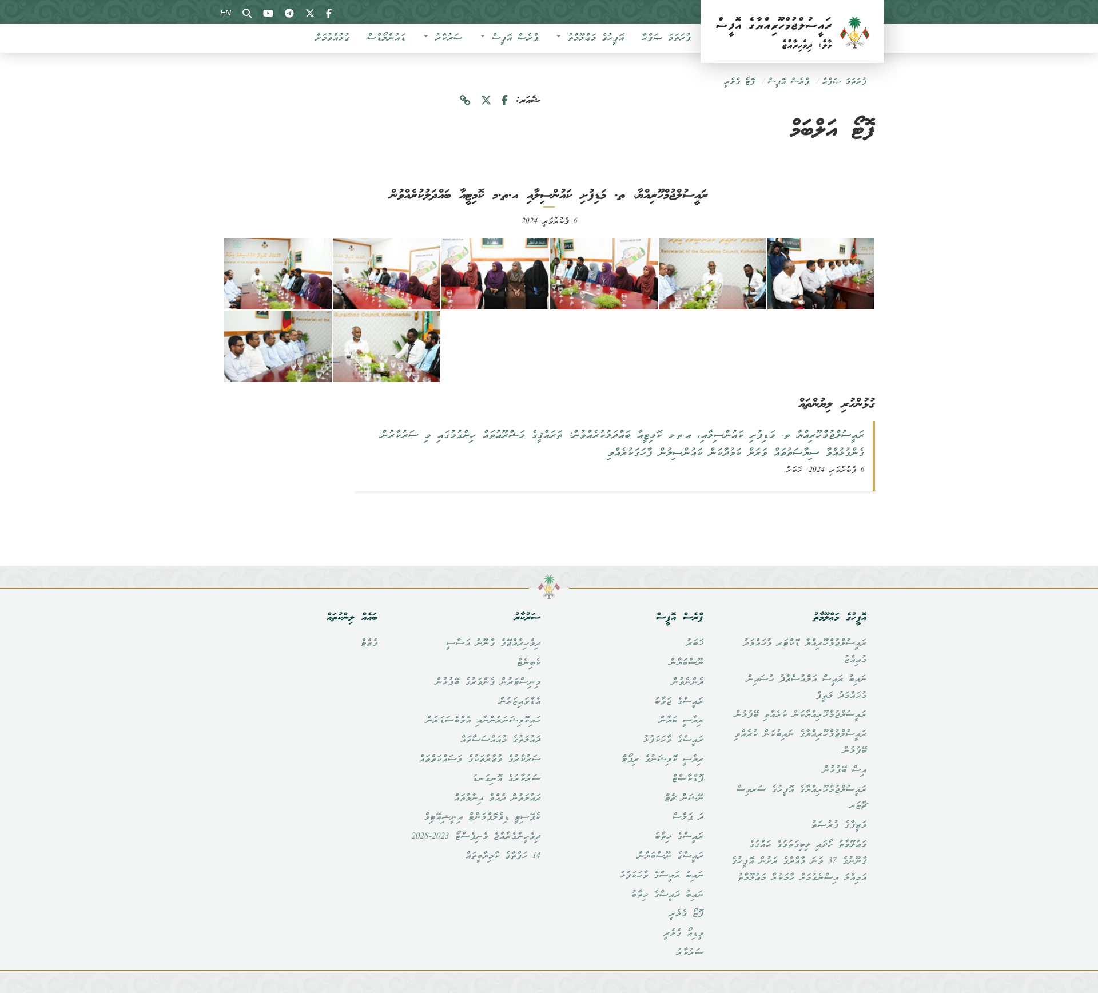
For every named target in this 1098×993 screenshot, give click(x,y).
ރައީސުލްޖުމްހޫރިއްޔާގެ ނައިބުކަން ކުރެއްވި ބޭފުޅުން (800, 742)
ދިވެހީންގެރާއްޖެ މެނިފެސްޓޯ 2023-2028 (475, 837)
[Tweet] (486, 101)
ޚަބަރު (694, 643)
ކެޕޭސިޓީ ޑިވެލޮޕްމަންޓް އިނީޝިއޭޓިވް (482, 817)
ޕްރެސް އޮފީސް (512, 38)
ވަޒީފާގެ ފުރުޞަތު (838, 825)
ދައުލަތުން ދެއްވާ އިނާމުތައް (496, 798)
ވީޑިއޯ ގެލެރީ (683, 933)
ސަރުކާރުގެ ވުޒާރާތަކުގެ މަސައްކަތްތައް (479, 759)
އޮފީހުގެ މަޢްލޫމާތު (593, 38)
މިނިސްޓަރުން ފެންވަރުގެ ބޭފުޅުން (487, 682)
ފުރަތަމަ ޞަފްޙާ (666, 38)
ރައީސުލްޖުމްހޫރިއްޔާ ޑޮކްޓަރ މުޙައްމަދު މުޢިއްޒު (804, 651)
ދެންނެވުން (687, 682)
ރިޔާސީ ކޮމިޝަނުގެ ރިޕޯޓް (662, 759)
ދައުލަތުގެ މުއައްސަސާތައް (500, 740)
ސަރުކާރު (445, 38)
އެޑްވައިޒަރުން (519, 702)
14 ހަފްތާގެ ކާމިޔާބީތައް (502, 856)
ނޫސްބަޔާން (686, 663)
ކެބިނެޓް (528, 663)
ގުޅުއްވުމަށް (332, 38)
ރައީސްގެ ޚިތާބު (678, 837)
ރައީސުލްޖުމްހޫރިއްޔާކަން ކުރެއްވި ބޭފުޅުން (800, 715)
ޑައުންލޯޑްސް (386, 38)
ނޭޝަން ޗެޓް (683, 798)
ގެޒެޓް (368, 643)
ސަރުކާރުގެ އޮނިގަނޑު (506, 779)
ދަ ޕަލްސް (687, 817)
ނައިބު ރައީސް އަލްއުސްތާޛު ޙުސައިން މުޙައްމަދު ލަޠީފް (806, 687)
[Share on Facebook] (504, 101)
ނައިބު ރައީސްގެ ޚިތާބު (667, 895)
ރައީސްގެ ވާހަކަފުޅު (673, 740)
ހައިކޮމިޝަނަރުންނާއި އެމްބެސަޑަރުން (482, 720)
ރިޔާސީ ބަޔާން (681, 720)
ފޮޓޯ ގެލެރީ (739, 82)
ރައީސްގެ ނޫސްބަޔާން (670, 856)
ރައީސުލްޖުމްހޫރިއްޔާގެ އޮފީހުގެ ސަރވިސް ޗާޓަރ (801, 798)
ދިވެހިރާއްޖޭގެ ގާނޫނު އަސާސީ (493, 643)
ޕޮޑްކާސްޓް (687, 779)
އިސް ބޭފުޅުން (844, 770)
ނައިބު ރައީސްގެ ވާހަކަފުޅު (661, 875)
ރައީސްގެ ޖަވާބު (678, 702)
